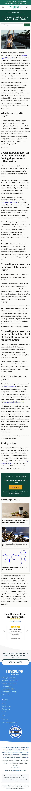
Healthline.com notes (9, 202)
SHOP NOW (15, 487)
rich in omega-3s (10, 387)
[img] (15, 619)
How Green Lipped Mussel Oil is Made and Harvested (14, 545)
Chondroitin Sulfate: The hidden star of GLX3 (15, 568)
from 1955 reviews (15, 621)
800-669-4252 (15, 662)
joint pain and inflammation (13, 402)
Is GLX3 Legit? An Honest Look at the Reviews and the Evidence (15, 521)
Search (27, 25)
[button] (3, 7)
